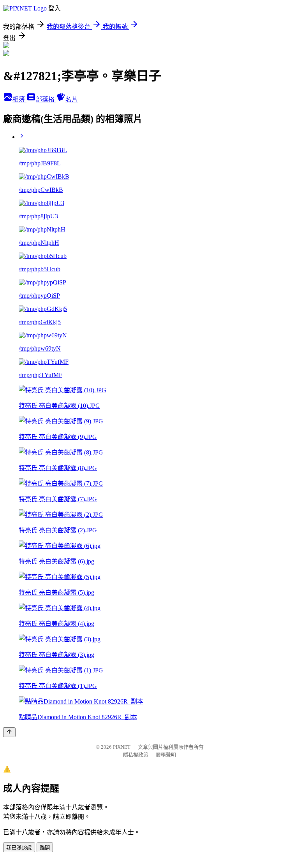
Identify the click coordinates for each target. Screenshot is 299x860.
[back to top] (9, 732)
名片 (71, 99)
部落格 (46, 99)
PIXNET (121, 747)
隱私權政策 (135, 755)
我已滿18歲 (19, 848)
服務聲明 (166, 755)
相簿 (19, 99)
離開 (45, 848)
